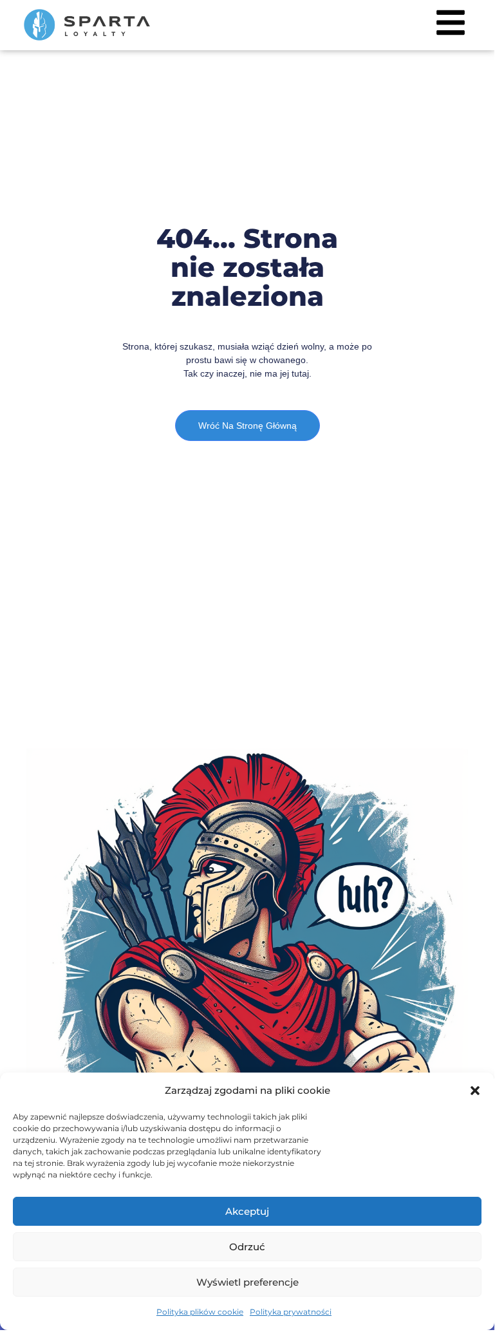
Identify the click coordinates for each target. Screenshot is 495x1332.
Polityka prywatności (291, 1312)
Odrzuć (247, 1247)
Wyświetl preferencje (247, 1282)
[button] (475, 1090)
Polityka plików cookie (199, 1312)
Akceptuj (247, 1211)
